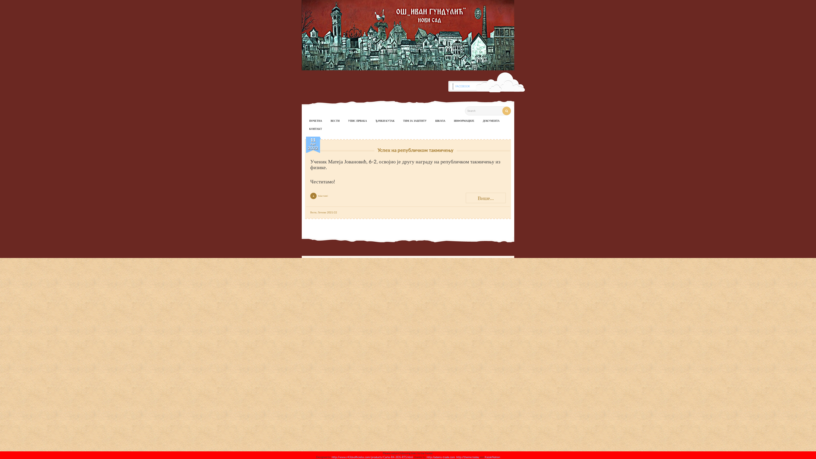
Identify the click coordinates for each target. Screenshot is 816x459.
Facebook (462, 86)
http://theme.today (467, 457)
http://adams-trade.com (441, 457)
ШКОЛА (440, 121)
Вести (313, 212)
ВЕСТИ (335, 121)
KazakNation (492, 457)
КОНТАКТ (315, 129)
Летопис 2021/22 (327, 212)
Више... (486, 197)
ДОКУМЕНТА (491, 121)
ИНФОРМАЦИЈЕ (464, 121)
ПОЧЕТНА (315, 121)
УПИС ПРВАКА (357, 121)
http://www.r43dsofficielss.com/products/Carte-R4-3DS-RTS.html (372, 457)
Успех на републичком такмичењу (415, 150)
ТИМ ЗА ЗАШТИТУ (415, 121)
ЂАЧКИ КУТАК (385, 121)
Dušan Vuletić (323, 196)
